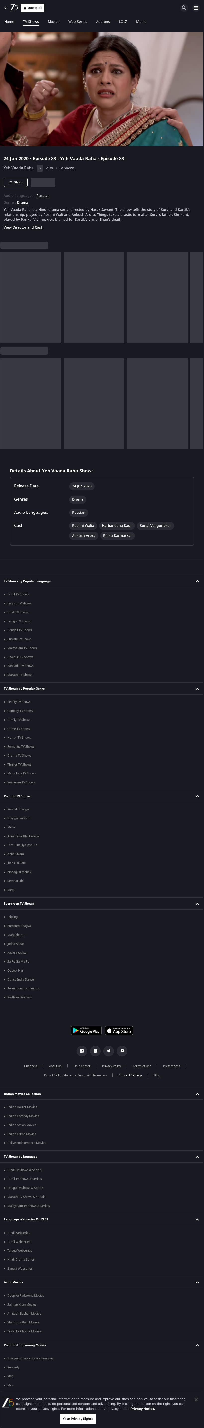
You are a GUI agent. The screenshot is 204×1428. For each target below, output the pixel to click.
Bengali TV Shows (19, 630)
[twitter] (107, 1051)
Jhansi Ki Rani (16, 863)
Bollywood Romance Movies (26, 1143)
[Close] (192, 1399)
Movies (53, 22)
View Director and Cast (23, 225)
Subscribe (35, 8)
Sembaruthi (15, 881)
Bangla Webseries (20, 1268)
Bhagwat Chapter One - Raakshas (30, 1358)
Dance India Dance (20, 979)
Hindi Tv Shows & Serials (24, 1170)
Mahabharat (16, 935)
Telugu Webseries (19, 1250)
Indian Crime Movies (21, 1134)
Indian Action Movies (21, 1125)
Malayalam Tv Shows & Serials (28, 1206)
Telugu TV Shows (19, 621)
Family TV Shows (18, 720)
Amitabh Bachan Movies (24, 1313)
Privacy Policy (109, 1066)
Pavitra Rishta (16, 953)
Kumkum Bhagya (19, 926)
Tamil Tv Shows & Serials (24, 1179)
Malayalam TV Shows (22, 648)
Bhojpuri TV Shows (20, 657)
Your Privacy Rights (76, 1419)
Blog (155, 1075)
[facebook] (80, 1051)
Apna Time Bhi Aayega (23, 836)
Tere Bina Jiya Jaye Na (22, 845)
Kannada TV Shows (20, 666)
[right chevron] (5, 295)
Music (141, 22)
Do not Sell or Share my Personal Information (73, 1075)
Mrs (10, 1385)
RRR (10, 1376)
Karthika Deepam (19, 997)
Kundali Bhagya (18, 809)
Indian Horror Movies (22, 1107)
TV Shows (31, 22)
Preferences (169, 1066)
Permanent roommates (23, 988)
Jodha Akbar (15, 944)
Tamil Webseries (18, 1242)
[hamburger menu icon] (196, 8)
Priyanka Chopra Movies (24, 1331)
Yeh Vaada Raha (19, 166)
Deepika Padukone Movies (25, 1295)
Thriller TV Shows (19, 764)
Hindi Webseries (18, 1233)
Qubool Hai (15, 970)
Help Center (80, 1066)
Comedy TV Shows (20, 711)
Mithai (11, 827)
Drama (22, 200)
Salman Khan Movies (21, 1304)
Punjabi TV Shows (19, 639)
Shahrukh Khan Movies (23, 1322)
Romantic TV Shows (20, 746)
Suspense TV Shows (21, 782)
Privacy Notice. (143, 1409)
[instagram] (93, 1051)
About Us (53, 1066)
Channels (28, 1066)
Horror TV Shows (19, 737)
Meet (11, 890)
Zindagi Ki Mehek (19, 872)
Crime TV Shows (18, 729)
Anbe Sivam (15, 854)
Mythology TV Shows (21, 773)
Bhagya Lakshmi (18, 818)
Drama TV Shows (19, 755)
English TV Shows (19, 603)
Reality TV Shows (19, 702)
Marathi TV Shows (19, 675)
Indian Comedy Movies (23, 1116)
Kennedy (13, 1367)
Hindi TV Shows (18, 612)
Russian (43, 193)
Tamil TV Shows (18, 594)
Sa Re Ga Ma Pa (18, 961)
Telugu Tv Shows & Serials (25, 1188)
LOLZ (123, 22)
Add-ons (103, 22)
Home (9, 22)
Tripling (12, 917)
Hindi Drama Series (21, 1259)
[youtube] (120, 1051)
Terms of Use (140, 1066)
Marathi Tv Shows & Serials (26, 1197)
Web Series (77, 22)
